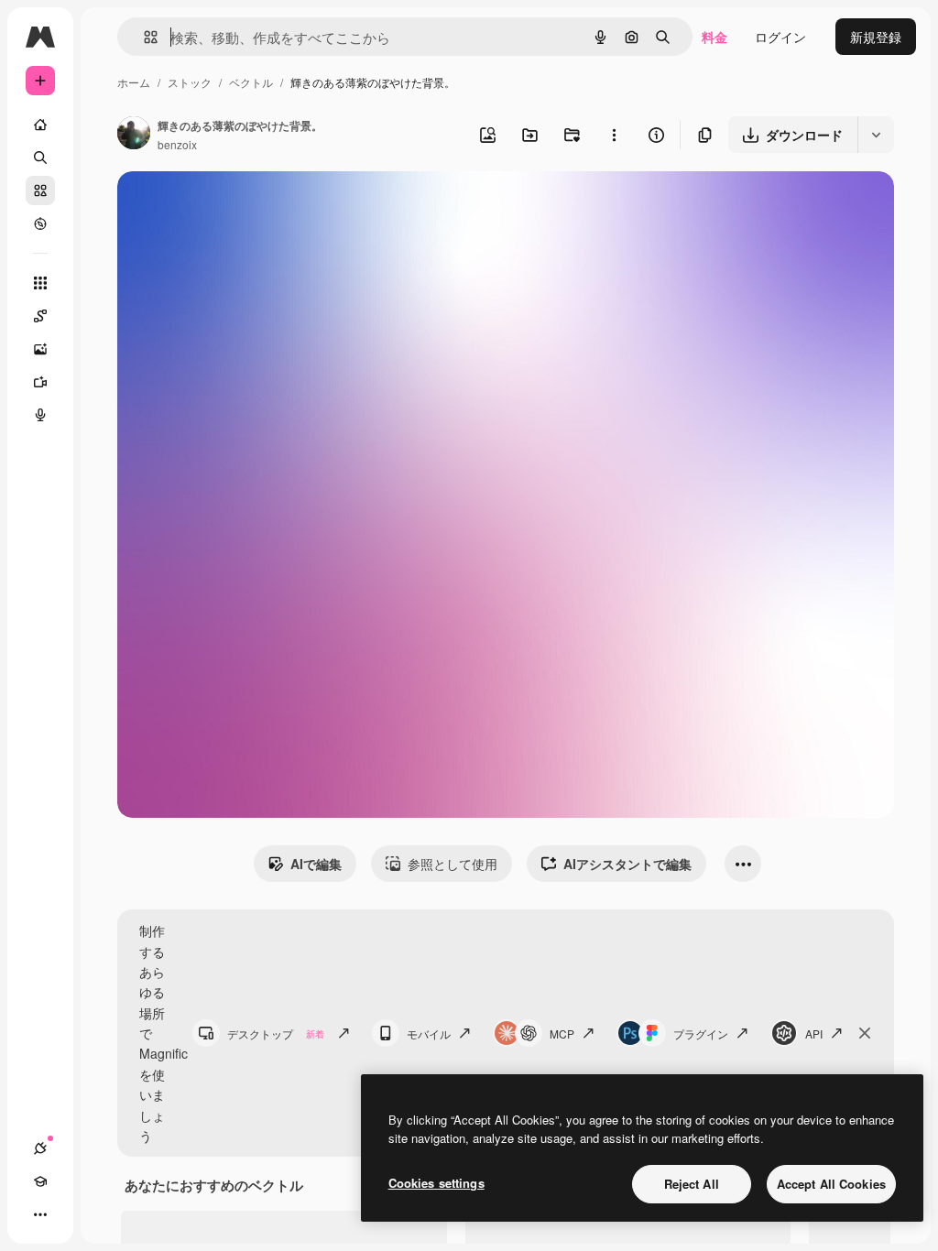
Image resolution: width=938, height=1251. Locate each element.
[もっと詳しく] (40, 223)
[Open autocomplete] (143, 37)
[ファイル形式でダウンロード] (875, 134)
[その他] (40, 1214)
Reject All (691, 1183)
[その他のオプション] (613, 134)
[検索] (40, 157)
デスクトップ (275, 1033)
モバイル (429, 1033)
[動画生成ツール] (40, 382)
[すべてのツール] (40, 283)
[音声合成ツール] (40, 415)
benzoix (177, 144)
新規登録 (875, 36)
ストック (190, 82)
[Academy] (40, 1181)
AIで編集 (316, 863)
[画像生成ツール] (40, 349)
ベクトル (251, 82)
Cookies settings (436, 1182)
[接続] (40, 1148)
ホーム (133, 82)
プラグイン (700, 1033)
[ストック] (40, 190)
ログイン (780, 36)
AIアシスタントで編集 (627, 863)
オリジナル (243, 206)
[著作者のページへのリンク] (133, 134)
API (814, 1033)
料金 (714, 36)
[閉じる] (864, 1033)
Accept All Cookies (831, 1183)
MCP (562, 1033)
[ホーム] (40, 124)
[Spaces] (40, 316)
